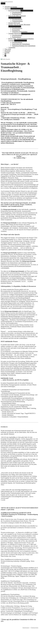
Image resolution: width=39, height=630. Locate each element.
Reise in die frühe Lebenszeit (17, 16)
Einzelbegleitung (17, 12)
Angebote (7, 8)
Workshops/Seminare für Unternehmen (23, 46)
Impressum (26, 627)
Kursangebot (16, 30)
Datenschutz (34, 627)
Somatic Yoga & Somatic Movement (19, 24)
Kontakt (7, 52)
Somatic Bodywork (14, 23)
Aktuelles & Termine (11, 7)
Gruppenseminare (17, 21)
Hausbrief (7, 51)
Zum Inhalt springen (7, 1)
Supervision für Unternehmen (21, 44)
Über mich (8, 49)
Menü (3, 3)
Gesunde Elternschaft (14, 33)
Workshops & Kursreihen (19, 31)
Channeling (11, 47)
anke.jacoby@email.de (27, 608)
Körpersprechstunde (14, 10)
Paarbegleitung (16, 14)
